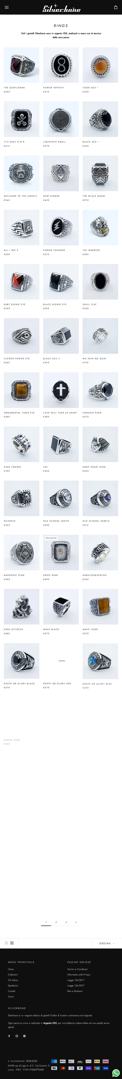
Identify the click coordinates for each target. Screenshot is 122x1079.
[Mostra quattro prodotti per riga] (11, 943)
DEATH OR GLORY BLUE (97, 683)
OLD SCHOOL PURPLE (96, 520)
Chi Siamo (13, 980)
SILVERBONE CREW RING (19, 900)
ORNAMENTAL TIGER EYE (19, 412)
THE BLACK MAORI (94, 196)
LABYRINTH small (54, 141)
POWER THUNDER (54, 250)
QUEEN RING (12, 737)
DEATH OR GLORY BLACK (19, 683)
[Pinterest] (24, 1036)
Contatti (11, 991)
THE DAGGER (91, 900)
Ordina (105, 943)
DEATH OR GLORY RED (57, 683)
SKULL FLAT (90, 304)
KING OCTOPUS (13, 629)
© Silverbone (17, 1061)
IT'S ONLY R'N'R (14, 141)
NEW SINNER (51, 196)
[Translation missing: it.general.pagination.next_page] (76, 922)
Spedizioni (13, 985)
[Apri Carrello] (115, 7)
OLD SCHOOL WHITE (56, 520)
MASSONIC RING (14, 575)
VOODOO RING (92, 412)
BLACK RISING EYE (55, 304)
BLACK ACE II (51, 358)
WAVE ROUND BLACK (96, 791)
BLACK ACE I (91, 141)
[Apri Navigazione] (7, 7)
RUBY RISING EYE (15, 304)
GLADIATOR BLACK (54, 900)
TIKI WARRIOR (91, 250)
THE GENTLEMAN (14, 87)
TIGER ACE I (90, 87)
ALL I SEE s (11, 250)
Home (11, 969)
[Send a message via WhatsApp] (116, 1073)
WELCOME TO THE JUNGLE (20, 196)
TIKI (45, 466)
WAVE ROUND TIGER (16, 846)
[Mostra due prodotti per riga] (6, 943)
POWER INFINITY (53, 87)
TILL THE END (51, 737)
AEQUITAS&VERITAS (95, 575)
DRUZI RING (50, 575)
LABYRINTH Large (54, 791)
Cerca (11, 996)
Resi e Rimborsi (74, 991)
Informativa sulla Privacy (78, 974)
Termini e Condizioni (77, 969)
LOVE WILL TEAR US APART (60, 412)
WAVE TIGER (90, 629)
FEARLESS (10, 791)
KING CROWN (12, 466)
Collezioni (13, 974)
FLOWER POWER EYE (17, 358)
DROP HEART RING (94, 466)
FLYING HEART (92, 846)
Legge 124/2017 (75, 980)
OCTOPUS (10, 520)
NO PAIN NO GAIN (94, 358)
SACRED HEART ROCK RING (100, 737)
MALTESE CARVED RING (58, 846)
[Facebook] (9, 1036)
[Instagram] (17, 1036)
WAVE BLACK (51, 629)
